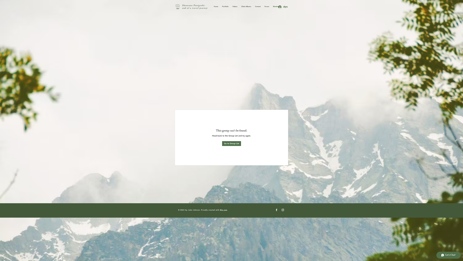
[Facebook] (276, 210)
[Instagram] (282, 210)
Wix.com (223, 210)
